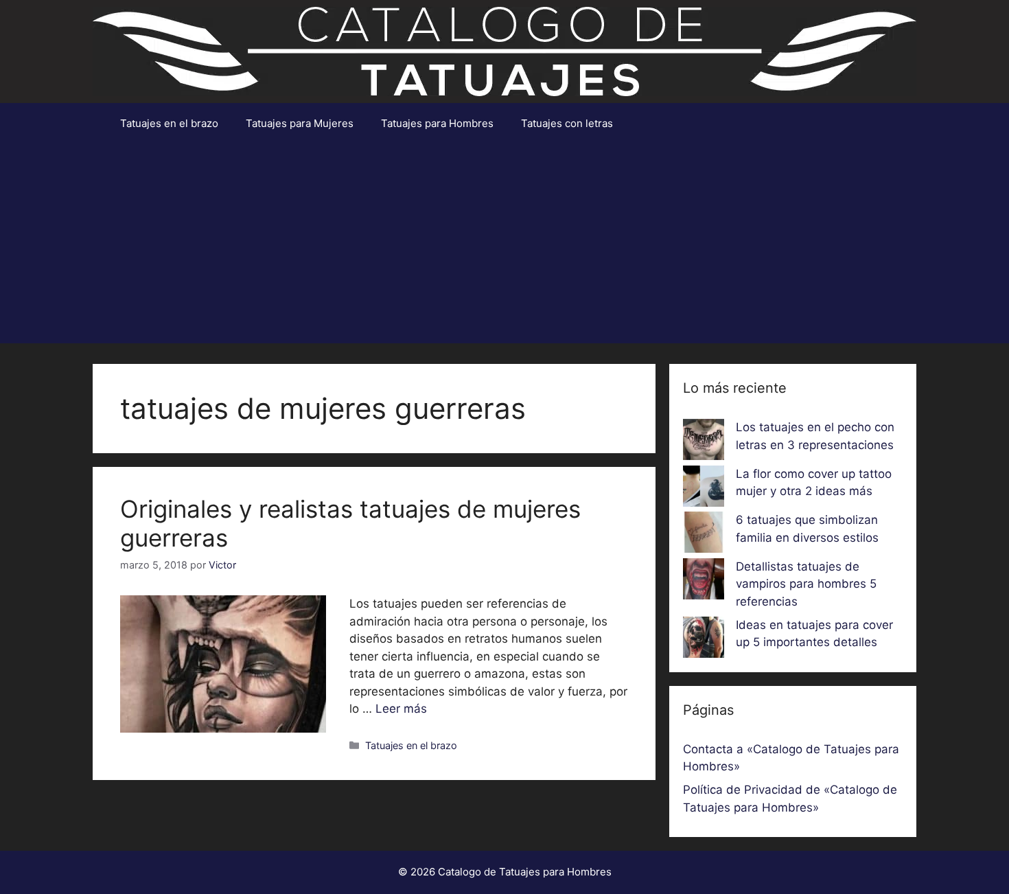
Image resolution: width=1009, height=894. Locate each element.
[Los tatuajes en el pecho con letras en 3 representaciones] (703, 442)
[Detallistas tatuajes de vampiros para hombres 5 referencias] (703, 581)
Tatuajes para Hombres (437, 123)
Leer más (401, 708)
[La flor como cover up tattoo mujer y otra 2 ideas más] (703, 489)
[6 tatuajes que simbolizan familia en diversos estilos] (703, 535)
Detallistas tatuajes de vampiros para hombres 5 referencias (806, 584)
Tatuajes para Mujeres (299, 123)
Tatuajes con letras (567, 123)
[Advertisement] (504, 247)
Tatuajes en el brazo (169, 123)
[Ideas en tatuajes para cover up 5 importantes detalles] (703, 640)
